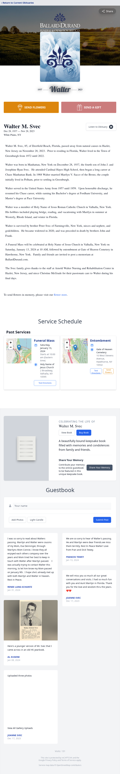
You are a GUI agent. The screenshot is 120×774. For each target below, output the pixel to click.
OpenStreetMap (63, 765)
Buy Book (84, 432)
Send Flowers (108, 371)
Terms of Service (68, 760)
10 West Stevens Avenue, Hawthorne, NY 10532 (104, 360)
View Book (66, 432)
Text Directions (45, 383)
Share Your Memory (99, 467)
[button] (19, 347)
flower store (60, 294)
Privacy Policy (51, 760)
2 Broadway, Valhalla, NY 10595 (46, 373)
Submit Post (102, 519)
